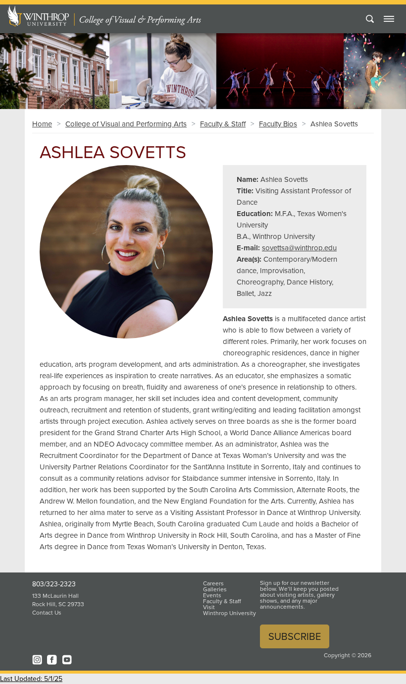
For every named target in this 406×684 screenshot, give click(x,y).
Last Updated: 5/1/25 (31, 679)
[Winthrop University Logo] (41, 16)
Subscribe (294, 636)
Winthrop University (229, 613)
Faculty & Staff (223, 123)
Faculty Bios (278, 123)
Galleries (215, 589)
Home (42, 123)
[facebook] (52, 660)
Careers (213, 583)
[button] (30, 60)
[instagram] (37, 660)
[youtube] (67, 660)
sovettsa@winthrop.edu (299, 247)
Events (212, 595)
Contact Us (46, 612)
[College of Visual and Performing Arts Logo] (139, 16)
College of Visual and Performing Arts (126, 123)
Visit (209, 607)
